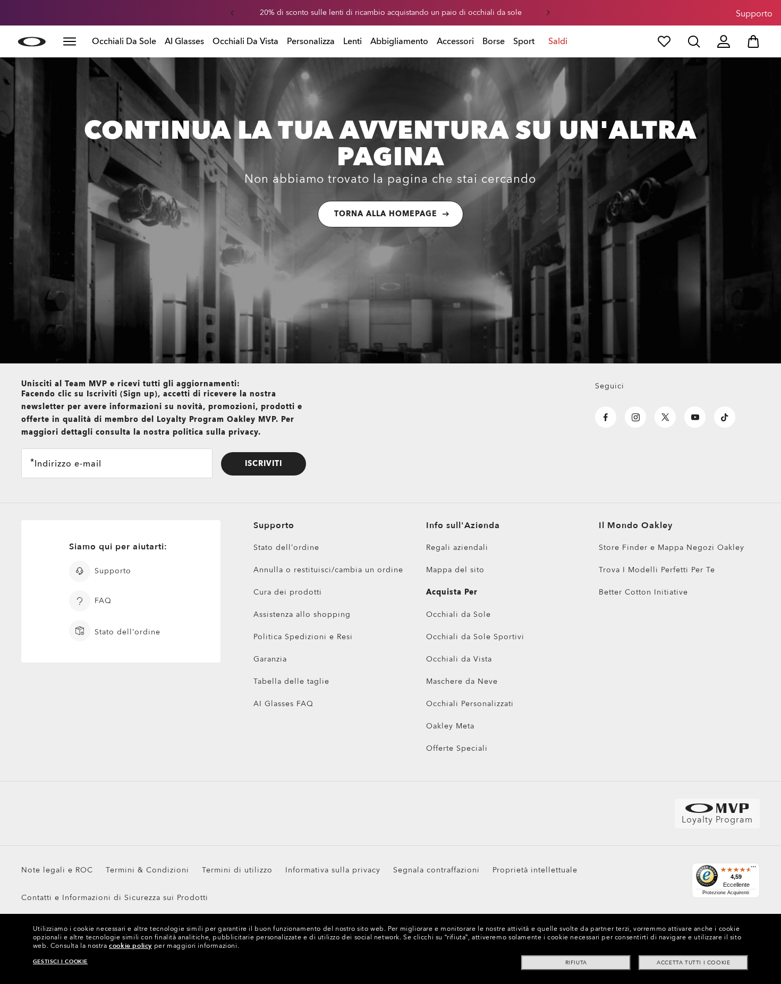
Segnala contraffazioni (436, 870)
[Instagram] (635, 417)
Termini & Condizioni (147, 870)
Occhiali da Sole (458, 614)
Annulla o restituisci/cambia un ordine (328, 570)
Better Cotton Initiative (643, 592)
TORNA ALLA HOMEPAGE (385, 214)
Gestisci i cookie (60, 961)
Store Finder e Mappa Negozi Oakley (671, 547)
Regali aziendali (457, 547)
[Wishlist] (664, 41)
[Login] (723, 41)
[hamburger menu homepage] (69, 41)
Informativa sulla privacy (332, 870)
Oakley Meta (450, 726)
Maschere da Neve (462, 681)
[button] (232, 13)
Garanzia (270, 659)
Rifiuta (576, 962)
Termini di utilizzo (237, 870)
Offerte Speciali (457, 748)
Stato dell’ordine (286, 547)
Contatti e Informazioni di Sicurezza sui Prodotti (114, 898)
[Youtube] (695, 417)
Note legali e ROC (57, 870)
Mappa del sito (455, 570)
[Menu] (753, 869)
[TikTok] (724, 417)
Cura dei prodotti (287, 592)
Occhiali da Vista (459, 659)
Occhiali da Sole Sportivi (475, 637)
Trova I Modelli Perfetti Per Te (657, 570)
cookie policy (130, 945)
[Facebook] (605, 417)
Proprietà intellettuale (535, 870)
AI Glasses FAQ (283, 704)
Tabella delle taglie (291, 681)
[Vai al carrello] (753, 41)
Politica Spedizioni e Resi (303, 637)
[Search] (693, 41)
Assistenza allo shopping (302, 614)
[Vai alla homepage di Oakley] (31, 41)
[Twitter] (665, 417)
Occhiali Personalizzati (470, 704)
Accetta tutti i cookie (693, 962)
